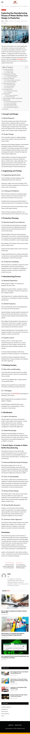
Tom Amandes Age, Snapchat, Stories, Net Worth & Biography (21, 566)
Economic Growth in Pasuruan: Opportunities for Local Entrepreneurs (8, 566)
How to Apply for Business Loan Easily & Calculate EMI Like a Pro (14, 611)
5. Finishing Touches (7, 89)
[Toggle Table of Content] (25, 67)
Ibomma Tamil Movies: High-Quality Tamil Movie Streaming (18, 695)
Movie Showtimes (5, 713)
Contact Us (10, 725)
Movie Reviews (4, 711)
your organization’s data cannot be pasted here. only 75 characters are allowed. (15, 656)
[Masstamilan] (15, 2)
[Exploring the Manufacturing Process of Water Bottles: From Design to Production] (15, 34)
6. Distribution (6, 94)
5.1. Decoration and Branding (11, 90)
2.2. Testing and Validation (11, 77)
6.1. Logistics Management (12, 95)
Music (2, 715)
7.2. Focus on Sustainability (10, 103)
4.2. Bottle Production (10, 86)
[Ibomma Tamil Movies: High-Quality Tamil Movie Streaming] (5, 696)
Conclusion (5, 109)
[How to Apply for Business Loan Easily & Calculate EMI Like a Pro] (15, 601)
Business (3, 9)
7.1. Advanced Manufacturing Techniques (13, 101)
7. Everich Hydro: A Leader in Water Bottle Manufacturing (12, 99)
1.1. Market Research (9, 70)
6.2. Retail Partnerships (10, 96)
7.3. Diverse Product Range (10, 104)
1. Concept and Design (8, 69)
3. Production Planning (8, 78)
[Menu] (2, 2)
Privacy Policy (18, 725)
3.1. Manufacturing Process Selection (12, 80)
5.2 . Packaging (9, 92)
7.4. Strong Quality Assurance (11, 106)
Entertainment (4, 709)
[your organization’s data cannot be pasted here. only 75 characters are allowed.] (15, 646)
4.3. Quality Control (9, 87)
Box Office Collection (6, 707)
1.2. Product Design (9, 72)
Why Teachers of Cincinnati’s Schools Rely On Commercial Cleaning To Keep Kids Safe (12, 634)
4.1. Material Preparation (10, 84)
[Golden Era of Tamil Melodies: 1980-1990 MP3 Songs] (5, 689)
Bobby (6, 21)
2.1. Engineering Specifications (11, 75)
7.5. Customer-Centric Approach (11, 107)
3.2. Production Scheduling (11, 81)
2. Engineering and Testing (9, 74)
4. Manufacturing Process (9, 83)
